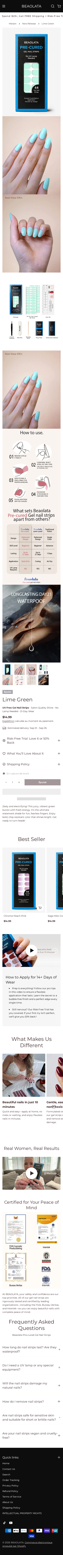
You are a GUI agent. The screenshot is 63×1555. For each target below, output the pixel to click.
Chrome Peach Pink (15, 915)
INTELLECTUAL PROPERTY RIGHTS (22, 1513)
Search (6, 1474)
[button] (31, 792)
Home (5, 1463)
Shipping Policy (11, 1507)
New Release (29, 23)
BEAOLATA (31, 6)
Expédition (8, 721)
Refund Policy (10, 1491)
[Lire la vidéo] (31, 950)
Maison (12, 23)
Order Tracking (10, 1480)
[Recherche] (52, 6)
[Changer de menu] (3, 6)
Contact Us (8, 1469)
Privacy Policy (10, 1485)
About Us (7, 1502)
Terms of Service (11, 1496)
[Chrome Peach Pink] (23, 880)
